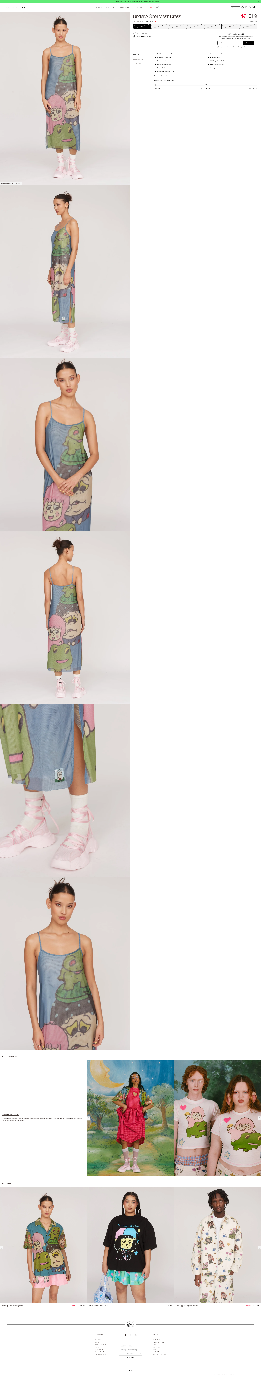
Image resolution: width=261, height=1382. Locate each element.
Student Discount (158, 1352)
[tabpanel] (130, 1349)
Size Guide (253, 21)
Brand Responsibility (102, 1344)
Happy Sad (138, 7)
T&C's (97, 1347)
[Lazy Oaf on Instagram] (135, 1335)
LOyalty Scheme (100, 1354)
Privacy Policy (99, 1349)
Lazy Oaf (229, 1374)
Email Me (248, 43)
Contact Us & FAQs (159, 1340)
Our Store (98, 1340)
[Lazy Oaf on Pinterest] (130, 1335)
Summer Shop (125, 7)
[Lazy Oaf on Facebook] (125, 1335)
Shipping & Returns (159, 1342)
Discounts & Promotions (103, 1352)
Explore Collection (10, 1115)
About (97, 1342)
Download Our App (159, 1354)
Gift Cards (156, 1347)
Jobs (154, 1349)
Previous (88, 1118)
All (114, 7)
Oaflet (149, 7)
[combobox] (130, 1354)
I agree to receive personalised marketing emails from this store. (236, 47)
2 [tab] (131, 1370)
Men (107, 7)
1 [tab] (129, 1370)
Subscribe (130, 1357)
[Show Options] (140, 1354)
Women (99, 7)
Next (259, 1118)
